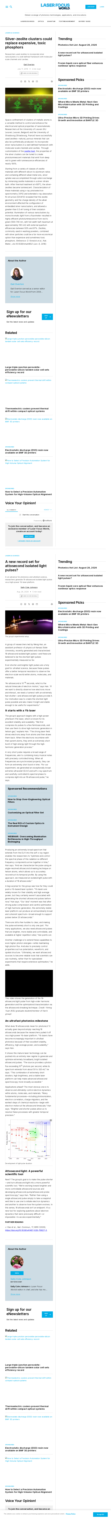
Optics (41, 21)
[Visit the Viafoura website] (47, 521)
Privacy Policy (70, 1514)
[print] (52, 81)
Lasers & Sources (12, 33)
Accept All (100, 1514)
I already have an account (29, 541)
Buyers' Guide (85, 21)
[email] (37, 81)
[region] (29, 515)
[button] (6, 6)
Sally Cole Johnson (29, 587)
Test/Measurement (67, 21)
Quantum (51, 21)
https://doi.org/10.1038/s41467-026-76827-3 (26, 1230)
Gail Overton (29, 64)
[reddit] (33, 81)
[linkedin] (25, 81)
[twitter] (29, 81)
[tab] (11, 510)
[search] (11, 6)
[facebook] (21, 81)
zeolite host (29, 151)
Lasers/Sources (27, 21)
